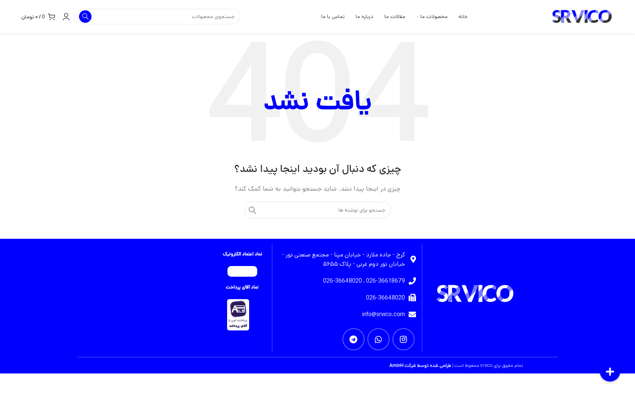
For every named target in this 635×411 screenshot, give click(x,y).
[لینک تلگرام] (353, 339)
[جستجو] (252, 210)
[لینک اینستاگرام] (403, 339)
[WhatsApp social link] (378, 339)
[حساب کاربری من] (66, 16)
